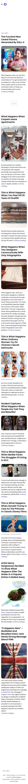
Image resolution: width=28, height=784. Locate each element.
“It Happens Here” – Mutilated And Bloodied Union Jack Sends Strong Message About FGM (13, 634)
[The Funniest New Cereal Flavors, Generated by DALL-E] (14, 71)
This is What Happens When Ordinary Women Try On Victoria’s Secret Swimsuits (13, 342)
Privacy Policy (6, 779)
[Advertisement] (14, 21)
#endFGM (6, 692)
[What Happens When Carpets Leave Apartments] (14, 161)
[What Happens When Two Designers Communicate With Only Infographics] (14, 289)
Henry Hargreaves (7, 612)
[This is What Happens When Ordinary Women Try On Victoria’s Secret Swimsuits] (14, 377)
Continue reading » (7, 92)
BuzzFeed (13, 538)
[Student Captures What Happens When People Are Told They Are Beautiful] (14, 430)
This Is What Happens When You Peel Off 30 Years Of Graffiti (13, 195)
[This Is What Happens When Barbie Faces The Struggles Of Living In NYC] (14, 476)
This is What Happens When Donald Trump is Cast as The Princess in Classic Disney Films (14, 507)
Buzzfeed (4, 383)
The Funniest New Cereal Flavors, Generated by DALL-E (12, 39)
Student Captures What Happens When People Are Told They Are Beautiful (13, 408)
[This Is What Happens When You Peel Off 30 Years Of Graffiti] (14, 227)
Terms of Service (15, 779)
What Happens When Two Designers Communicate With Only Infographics (13, 251)
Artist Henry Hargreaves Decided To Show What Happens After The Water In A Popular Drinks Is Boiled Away (13, 570)
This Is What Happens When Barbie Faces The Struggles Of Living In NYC (13, 456)
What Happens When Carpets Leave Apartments (13, 119)
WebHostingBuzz (16, 777)
